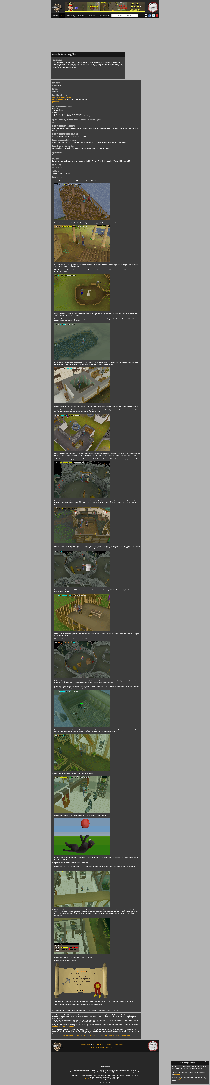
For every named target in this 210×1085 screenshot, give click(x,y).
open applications (179, 1079)
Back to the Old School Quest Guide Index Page (102, 1035)
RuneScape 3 (70, 16)
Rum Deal (55, 101)
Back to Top (125, 1035)
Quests (89, 1044)
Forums (55, 16)
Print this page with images (72, 1035)
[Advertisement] (105, 35)
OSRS (62, 16)
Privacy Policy (100, 1047)
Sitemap (92, 1047)
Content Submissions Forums (63, 1026)
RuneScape (88, 1079)
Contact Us (109, 1047)
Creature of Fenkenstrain (61, 97)
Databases (81, 16)
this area (177, 1074)
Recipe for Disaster (59, 99)
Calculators (91, 16)
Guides (94, 1044)
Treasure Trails (104, 16)
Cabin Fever (56, 103)
